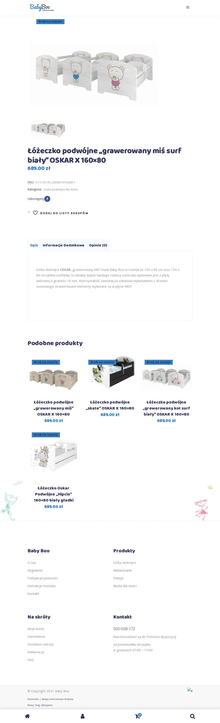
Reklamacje (36, 652)
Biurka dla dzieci (125, 586)
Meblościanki (122, 570)
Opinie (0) (98, 245)
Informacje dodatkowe (63, 245)
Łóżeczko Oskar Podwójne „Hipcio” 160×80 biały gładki (53, 494)
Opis (34, 245)
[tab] (34, 245)
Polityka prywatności (43, 578)
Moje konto (36, 628)
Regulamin (35, 570)
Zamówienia (36, 636)
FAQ (31, 660)
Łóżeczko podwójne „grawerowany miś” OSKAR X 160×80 (54, 408)
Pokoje (118, 578)
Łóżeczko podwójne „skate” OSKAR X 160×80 (110, 405)
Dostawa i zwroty (41, 644)
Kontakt (33, 593)
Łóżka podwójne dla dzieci (61, 189)
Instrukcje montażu (42, 586)
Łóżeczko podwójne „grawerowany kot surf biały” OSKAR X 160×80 (166, 408)
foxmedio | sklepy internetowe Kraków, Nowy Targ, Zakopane (51, 702)
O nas (32, 562)
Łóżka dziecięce (124, 562)
